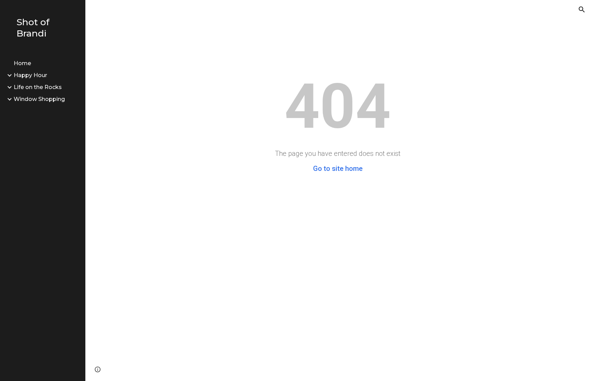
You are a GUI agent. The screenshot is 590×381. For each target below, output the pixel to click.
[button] (582, 9)
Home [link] (22, 63)
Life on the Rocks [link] (38, 87)
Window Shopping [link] (39, 99)
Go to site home (338, 168)
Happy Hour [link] (30, 75)
